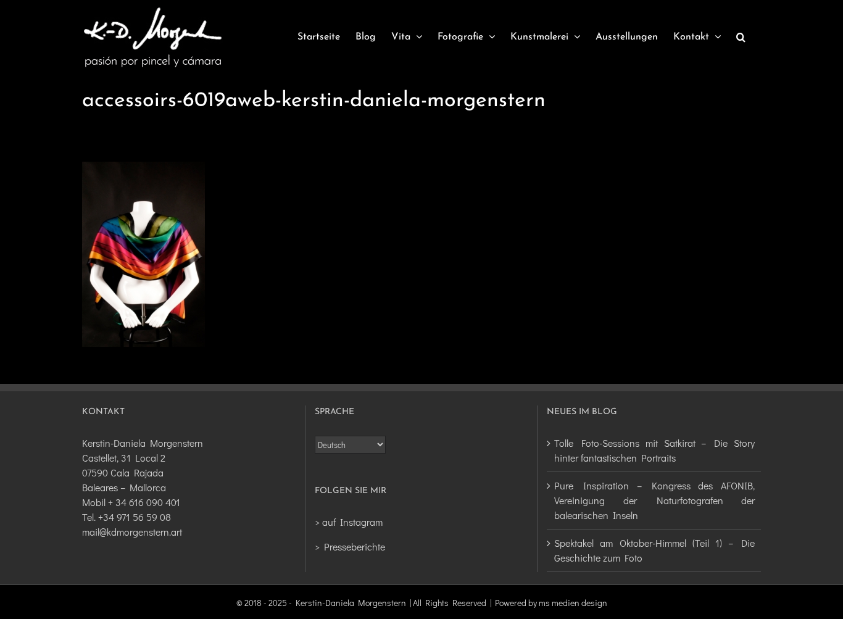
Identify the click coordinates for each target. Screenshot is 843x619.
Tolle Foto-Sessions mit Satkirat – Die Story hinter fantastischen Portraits (654, 450)
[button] (740, 37)
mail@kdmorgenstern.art (132, 531)
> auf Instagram (349, 521)
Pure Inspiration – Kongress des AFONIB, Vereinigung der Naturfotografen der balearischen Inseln (654, 500)
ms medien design (573, 603)
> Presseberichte (350, 546)
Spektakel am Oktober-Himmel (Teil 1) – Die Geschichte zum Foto (654, 550)
